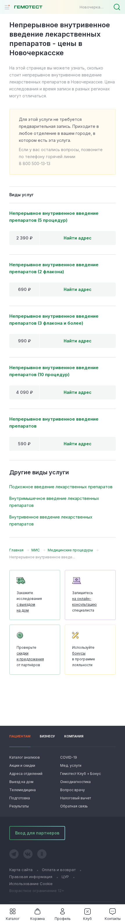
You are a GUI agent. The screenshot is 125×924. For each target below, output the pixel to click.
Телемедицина (22, 790)
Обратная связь (74, 806)
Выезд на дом (21, 782)
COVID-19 (68, 757)
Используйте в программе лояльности (83, 656)
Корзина (37, 918)
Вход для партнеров (37, 832)
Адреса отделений (25, 773)
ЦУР (65, 876)
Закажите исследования (29, 601)
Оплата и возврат (59, 869)
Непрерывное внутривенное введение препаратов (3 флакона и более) (54, 319)
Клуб (87, 918)
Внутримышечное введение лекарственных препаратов (54, 502)
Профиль (63, 918)
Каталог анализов (24, 757)
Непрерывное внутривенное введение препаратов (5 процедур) (54, 216)
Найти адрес (78, 237)
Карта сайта (21, 869)
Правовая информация (30, 876)
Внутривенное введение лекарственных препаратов (50, 520)
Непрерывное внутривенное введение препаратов (54, 422)
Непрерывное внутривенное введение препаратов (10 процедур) (54, 371)
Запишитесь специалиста (84, 601)
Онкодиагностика (75, 782)
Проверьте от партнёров (30, 656)
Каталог (12, 918)
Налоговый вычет (75, 798)
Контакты (113, 918)
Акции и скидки (22, 765)
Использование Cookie (31, 883)
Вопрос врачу (72, 790)
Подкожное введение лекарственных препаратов (60, 486)
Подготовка (19, 798)
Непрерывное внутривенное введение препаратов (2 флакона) (54, 268)
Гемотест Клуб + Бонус (80, 773)
